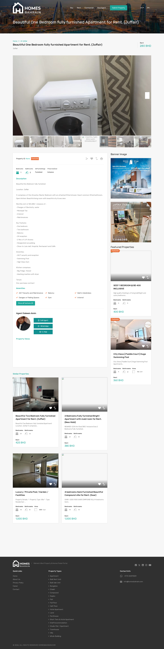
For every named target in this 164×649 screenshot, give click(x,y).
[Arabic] (141, 7)
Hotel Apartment (56, 609)
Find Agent (101, 8)
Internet (80, 298)
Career (15, 586)
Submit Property (118, 8)
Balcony (51, 293)
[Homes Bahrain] (27, 12)
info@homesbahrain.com (133, 582)
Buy (71, 8)
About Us (16, 579)
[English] (148, 7)
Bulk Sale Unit (55, 583)
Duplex (52, 596)
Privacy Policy (18, 583)
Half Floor (54, 606)
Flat (51, 599)
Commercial (89, 8)
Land (52, 613)
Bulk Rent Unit (55, 579)
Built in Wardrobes (84, 293)
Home (15, 41)
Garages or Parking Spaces (29, 298)
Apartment (54, 576)
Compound (54, 593)
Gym (50, 298)
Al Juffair (24, 41)
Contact (16, 589)
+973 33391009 (130, 576)
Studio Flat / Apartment (59, 626)
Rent (79, 8)
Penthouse (54, 616)
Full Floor (53, 603)
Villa (51, 633)
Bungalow (54, 586)
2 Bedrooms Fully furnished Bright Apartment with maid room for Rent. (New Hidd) (83, 419)
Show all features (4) (25, 303)
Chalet (52, 589)
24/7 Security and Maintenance (31, 293)
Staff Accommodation (58, 623)
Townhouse (54, 629)
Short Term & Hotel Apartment (62, 619)
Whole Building (55, 636)
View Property (35, 405)
